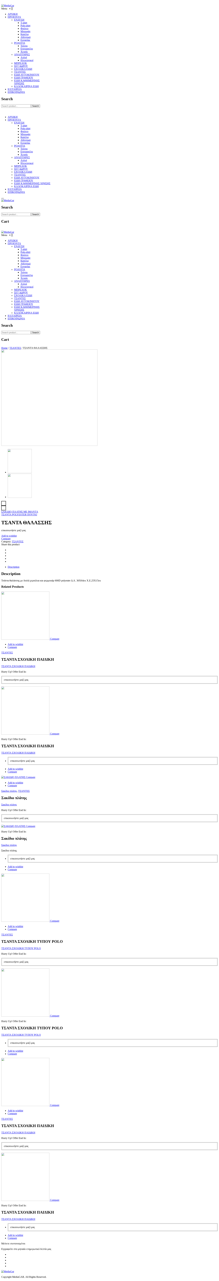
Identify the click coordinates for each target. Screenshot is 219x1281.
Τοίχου (24, 148)
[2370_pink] (20, 497)
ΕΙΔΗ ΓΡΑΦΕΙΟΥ (23, 180)
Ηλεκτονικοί (27, 163)
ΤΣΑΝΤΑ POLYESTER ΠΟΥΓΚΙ (19, 514)
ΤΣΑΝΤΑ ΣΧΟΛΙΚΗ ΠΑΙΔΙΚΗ (18, 666)
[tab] (113, 567)
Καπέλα (25, 137)
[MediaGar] (7, 5)
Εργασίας (25, 143)
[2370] (49, 445)
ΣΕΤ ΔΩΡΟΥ (21, 169)
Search (35, 106)
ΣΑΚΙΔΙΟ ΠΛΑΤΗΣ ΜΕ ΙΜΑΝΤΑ (19, 511)
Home (4, 348)
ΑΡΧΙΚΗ (13, 117)
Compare (6, 538)
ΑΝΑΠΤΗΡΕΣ (22, 157)
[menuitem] (13, 14)
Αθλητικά (25, 140)
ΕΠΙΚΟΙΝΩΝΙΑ (16, 192)
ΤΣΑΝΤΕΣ (20, 174)
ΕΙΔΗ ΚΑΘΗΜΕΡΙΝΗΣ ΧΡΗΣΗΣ (32, 183)
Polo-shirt (25, 128)
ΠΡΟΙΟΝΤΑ (14, 119)
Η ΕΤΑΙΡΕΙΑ (15, 189)
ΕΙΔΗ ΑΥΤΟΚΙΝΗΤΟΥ (26, 177)
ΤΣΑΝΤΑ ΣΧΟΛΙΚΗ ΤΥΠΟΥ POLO (21, 948)
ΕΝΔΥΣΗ (19, 122)
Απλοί (24, 160)
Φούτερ (24, 131)
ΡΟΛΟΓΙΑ (19, 145)
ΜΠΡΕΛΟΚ (20, 166)
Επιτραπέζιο (27, 151)
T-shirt (24, 125)
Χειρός (24, 154)
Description (13, 567)
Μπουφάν (25, 134)
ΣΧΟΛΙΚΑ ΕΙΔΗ (23, 171)
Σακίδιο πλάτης (9, 791)
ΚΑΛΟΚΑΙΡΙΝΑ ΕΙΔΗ (26, 186)
